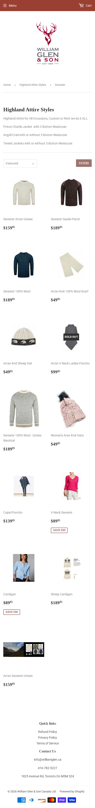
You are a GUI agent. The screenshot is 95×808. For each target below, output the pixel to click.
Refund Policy (47, 732)
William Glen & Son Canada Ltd (36, 791)
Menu (13, 5)
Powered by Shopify (72, 791)
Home (7, 84)
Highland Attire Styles (32, 84)
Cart (88, 5)
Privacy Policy (47, 737)
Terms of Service (47, 743)
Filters (84, 163)
